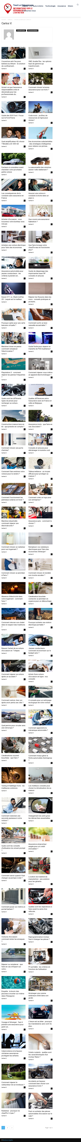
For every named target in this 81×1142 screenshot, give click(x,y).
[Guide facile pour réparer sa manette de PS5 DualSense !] (40, 338)
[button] (77, 4)
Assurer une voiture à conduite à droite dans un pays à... (38, 195)
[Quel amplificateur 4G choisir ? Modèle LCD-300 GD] (13, 133)
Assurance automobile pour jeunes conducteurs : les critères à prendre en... (12, 273)
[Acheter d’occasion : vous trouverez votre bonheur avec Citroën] (13, 211)
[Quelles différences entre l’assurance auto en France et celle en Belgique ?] (40, 390)
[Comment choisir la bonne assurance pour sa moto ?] (40, 79)
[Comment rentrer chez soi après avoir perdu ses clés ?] (13, 692)
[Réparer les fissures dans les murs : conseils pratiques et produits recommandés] (40, 289)
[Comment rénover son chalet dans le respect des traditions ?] (13, 614)
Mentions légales (8, 1140)
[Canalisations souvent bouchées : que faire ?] (13, 745)
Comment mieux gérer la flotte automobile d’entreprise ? (40, 758)
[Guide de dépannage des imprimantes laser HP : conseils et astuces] (40, 263)
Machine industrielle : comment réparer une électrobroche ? (10, 523)
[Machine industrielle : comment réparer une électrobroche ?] (13, 513)
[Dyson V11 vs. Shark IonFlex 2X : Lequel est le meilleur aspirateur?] (13, 289)
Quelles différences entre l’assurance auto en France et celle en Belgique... (40, 400)
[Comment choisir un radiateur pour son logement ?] (13, 538)
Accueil (3, 19)
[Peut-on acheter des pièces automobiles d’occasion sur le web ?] (40, 1101)
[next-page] (12, 1127)
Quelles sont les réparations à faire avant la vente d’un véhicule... (40, 909)
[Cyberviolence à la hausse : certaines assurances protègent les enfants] (13, 1041)
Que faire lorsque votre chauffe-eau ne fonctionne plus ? (39, 247)
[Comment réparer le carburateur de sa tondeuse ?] (13, 1072)
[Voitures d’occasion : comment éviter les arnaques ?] (13, 926)
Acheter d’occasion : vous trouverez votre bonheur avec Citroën (13, 221)
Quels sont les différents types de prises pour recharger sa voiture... (11, 400)
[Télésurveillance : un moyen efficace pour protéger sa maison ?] (40, 463)
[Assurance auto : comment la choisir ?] (40, 513)
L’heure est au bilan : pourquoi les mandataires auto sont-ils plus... (40, 1023)
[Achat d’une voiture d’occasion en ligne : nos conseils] (40, 666)
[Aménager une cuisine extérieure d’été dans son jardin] (40, 983)
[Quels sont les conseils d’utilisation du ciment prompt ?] (13, 835)
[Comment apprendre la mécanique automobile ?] (40, 717)
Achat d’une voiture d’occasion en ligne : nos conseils (38, 676)
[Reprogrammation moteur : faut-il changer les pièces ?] (40, 926)
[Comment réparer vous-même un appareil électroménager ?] (40, 364)
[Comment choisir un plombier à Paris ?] (13, 564)
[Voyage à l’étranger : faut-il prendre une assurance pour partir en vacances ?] (13, 1012)
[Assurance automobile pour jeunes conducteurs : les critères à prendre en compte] (13, 263)
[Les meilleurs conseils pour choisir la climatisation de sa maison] (40, 775)
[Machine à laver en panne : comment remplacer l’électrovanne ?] (13, 338)
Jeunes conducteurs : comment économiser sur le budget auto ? (39, 650)
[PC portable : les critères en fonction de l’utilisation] (40, 956)
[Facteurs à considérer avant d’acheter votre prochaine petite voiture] (13, 159)
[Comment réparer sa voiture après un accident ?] (13, 666)
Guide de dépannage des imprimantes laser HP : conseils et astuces (38, 273)
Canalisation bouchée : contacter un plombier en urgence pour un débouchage (39, 598)
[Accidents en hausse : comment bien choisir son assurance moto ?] (40, 1071)
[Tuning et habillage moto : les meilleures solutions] (13, 775)
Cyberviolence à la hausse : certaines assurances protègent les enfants (12, 1053)
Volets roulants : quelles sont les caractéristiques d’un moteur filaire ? (40, 1054)
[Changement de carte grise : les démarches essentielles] (40, 805)
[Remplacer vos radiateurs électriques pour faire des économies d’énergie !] (40, 538)
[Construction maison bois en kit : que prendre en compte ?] (13, 416)
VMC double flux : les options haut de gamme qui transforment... (39, 63)
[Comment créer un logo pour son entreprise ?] (40, 489)
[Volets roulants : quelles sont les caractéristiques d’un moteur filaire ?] (40, 1042)
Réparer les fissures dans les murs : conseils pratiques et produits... (39, 299)
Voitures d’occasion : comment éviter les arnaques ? (13, 939)
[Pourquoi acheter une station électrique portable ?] (40, 614)
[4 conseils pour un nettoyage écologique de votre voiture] (40, 692)
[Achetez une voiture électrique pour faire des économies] (13, 237)
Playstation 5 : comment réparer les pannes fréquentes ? (13, 374)
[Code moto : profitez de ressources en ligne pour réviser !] (40, 107)
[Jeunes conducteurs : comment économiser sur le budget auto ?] (40, 640)
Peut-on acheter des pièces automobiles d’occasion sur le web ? (40, 1113)
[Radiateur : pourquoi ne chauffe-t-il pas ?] (13, 1100)
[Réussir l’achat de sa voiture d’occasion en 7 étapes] (13, 640)
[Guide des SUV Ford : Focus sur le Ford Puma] (13, 107)
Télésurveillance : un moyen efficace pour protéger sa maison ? (39, 473)
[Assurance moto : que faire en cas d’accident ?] (40, 416)
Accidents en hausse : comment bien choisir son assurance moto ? (38, 1083)
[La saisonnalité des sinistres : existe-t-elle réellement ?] (40, 159)
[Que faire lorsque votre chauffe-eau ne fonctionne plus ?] (40, 237)
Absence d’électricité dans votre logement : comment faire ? (12, 598)
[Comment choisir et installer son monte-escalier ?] (40, 564)
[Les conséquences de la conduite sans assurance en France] (13, 185)
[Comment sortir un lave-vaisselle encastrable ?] (40, 314)
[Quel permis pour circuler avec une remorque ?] (13, 716)
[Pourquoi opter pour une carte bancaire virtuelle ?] (13, 314)
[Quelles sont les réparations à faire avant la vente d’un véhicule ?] (40, 896)
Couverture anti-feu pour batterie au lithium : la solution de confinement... (13, 63)
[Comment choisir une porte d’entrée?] (13, 439)
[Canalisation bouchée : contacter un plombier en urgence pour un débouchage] (40, 588)
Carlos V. (4, 68)
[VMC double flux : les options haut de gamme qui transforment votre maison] (40, 53)
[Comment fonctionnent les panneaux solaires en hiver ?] (13, 489)
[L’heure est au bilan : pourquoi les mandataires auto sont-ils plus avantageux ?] (40, 1012)
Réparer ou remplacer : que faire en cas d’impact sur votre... (12, 966)
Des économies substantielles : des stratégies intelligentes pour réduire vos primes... (40, 143)
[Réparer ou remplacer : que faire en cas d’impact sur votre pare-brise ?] (13, 955)
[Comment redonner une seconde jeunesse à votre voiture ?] (13, 805)
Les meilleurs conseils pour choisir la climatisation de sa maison (39, 788)
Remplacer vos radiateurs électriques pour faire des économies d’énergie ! (38, 549)
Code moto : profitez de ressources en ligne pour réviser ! (38, 117)
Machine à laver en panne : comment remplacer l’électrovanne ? (11, 348)
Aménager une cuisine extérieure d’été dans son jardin (38, 995)
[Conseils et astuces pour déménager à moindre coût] (40, 439)
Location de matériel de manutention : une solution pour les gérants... (38, 879)
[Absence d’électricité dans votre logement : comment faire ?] (13, 588)
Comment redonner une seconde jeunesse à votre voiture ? (11, 818)
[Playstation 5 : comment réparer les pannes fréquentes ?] (13, 364)
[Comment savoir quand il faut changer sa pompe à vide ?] (13, 865)
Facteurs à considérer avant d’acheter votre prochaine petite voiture (12, 169)
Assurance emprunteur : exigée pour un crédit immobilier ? (37, 846)
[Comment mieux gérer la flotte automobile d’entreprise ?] (40, 745)
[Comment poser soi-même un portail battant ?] (13, 896)
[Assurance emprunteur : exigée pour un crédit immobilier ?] (40, 834)
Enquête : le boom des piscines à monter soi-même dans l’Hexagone (12, 993)
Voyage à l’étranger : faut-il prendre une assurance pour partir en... (12, 1024)
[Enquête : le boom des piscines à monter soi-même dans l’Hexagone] (13, 982)
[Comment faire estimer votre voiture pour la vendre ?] (13, 463)
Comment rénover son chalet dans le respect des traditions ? (13, 624)
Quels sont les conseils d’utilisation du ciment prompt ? (13, 848)
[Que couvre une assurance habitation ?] (40, 211)
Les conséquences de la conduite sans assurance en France (12, 195)
